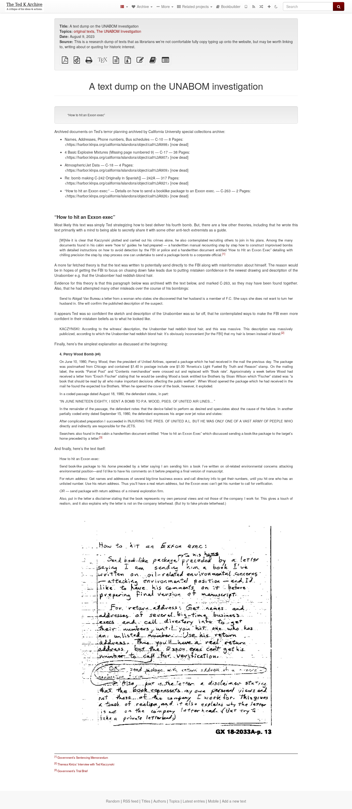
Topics (174, 801)
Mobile (213, 801)
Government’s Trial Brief (72, 771)
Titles (145, 801)
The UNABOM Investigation (118, 31)
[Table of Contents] (124, 6)
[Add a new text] (269, 6)
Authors (159, 801)
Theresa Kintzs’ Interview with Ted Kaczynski (85, 764)
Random (113, 801)
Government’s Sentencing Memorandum (82, 757)
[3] (100, 437)
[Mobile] (246, 6)
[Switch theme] (276, 6)
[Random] (261, 6)
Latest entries (194, 801)
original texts (84, 31)
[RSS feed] (253, 6)
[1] (223, 254)
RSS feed (130, 801)
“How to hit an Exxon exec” (86, 115)
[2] (282, 333)
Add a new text (234, 801)
